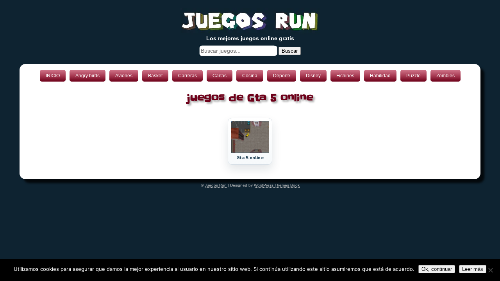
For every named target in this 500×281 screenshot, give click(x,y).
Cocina (249, 75)
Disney (313, 75)
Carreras (187, 75)
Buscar (290, 51)
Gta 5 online (249, 158)
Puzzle (413, 75)
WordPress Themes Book (277, 185)
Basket (155, 75)
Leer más (472, 269)
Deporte (281, 75)
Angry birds (87, 75)
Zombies (445, 75)
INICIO (53, 75)
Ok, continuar (436, 269)
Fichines (345, 75)
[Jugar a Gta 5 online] (250, 151)
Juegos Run (216, 185)
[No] (490, 270)
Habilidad (380, 75)
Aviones (123, 75)
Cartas (219, 75)
